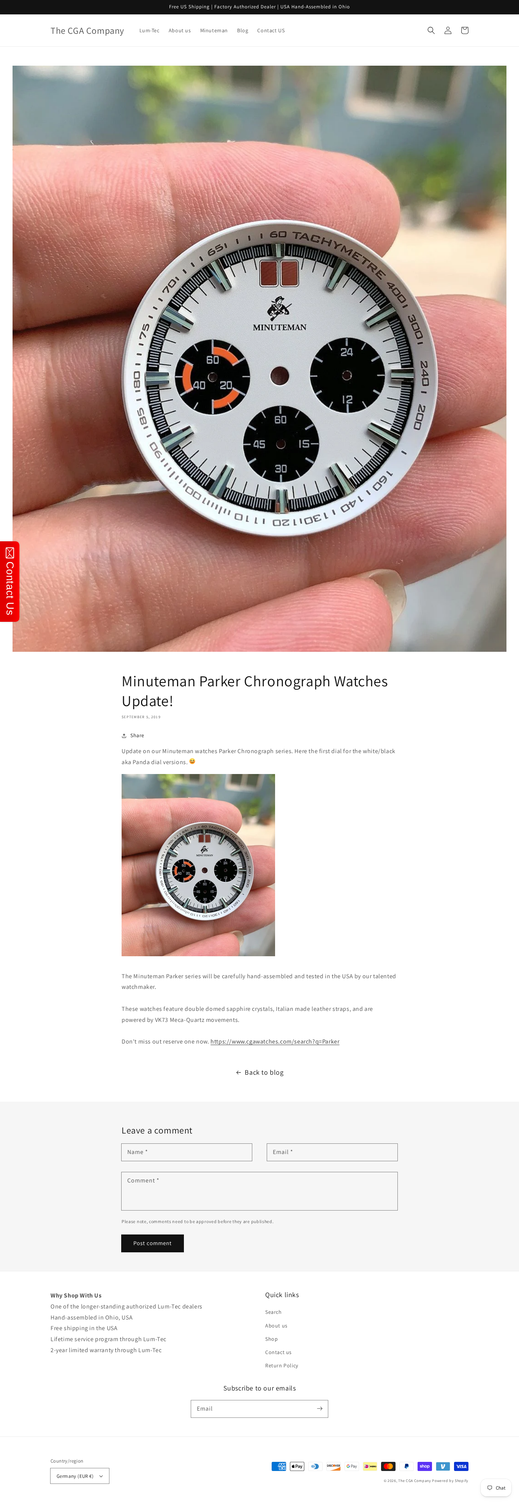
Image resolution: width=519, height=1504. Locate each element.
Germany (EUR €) (75, 1476)
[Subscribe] (319, 1408)
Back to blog (264, 1072)
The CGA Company (414, 1480)
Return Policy (281, 1365)
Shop (271, 1338)
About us (276, 1325)
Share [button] (137, 735)
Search (273, 1312)
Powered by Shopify (450, 1480)
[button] (431, 30)
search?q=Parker (274, 1041)
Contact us (278, 1352)
